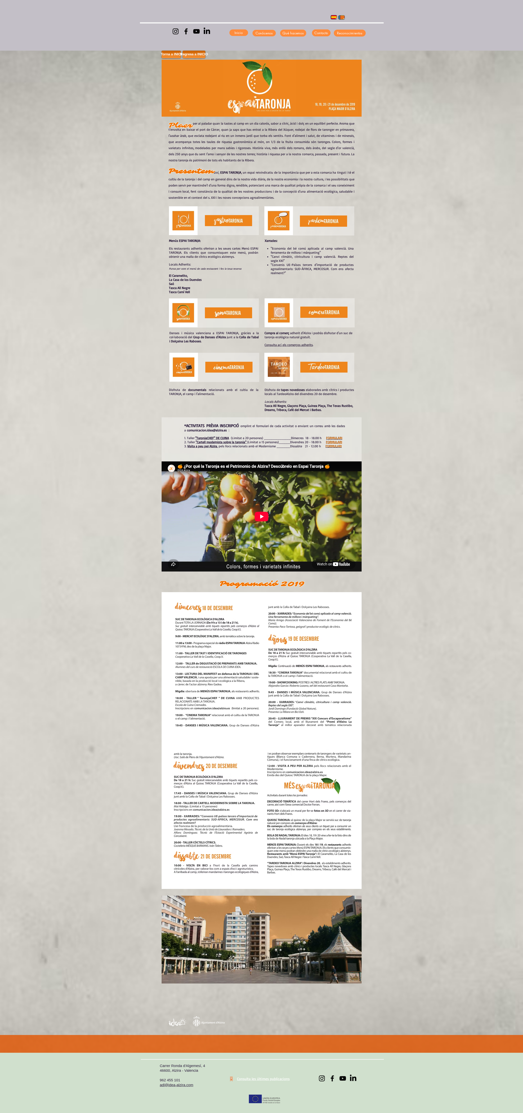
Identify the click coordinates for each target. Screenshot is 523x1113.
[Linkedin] (207, 31)
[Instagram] (176, 31)
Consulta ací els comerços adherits (289, 345)
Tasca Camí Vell (179, 292)
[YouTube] (196, 31)
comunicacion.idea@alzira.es (207, 430)
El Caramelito (178, 276)
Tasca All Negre (179, 288)
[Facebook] (186, 31)
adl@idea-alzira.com (176, 1085)
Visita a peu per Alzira (202, 446)
